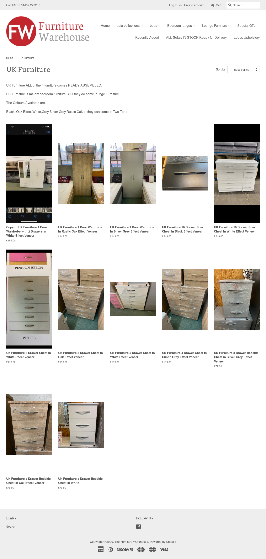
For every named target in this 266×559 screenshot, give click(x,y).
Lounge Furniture (215, 25)
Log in (173, 5)
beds (154, 25)
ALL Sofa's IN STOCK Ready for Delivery (196, 37)
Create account (194, 5)
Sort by (220, 69)
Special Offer (247, 25)
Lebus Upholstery (247, 37)
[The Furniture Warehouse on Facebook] (138, 527)
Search (11, 526)
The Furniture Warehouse (131, 541)
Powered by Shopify (163, 541)
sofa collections (128, 25)
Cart (219, 5)
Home (105, 25)
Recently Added (147, 37)
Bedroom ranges (180, 25)
